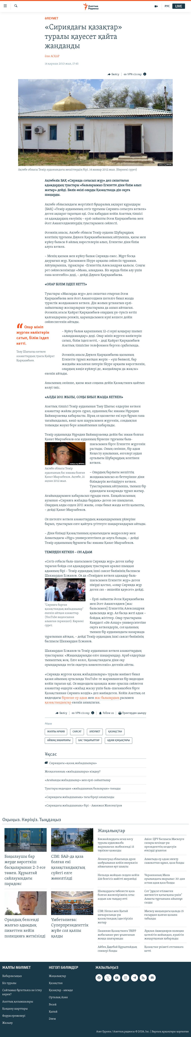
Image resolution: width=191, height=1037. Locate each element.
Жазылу (7, 1023)
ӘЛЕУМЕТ (51, 18)
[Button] (113, 74)
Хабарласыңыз (12, 976)
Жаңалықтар (57, 976)
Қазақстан (56, 983)
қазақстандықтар (58, 702)
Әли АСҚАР (52, 56)
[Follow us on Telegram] (134, 977)
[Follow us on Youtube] (116, 977)
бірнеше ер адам (74, 698)
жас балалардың (107, 698)
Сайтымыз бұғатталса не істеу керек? (22, 992)
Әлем (52, 1018)
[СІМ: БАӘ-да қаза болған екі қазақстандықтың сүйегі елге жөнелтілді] (72, 840)
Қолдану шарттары (15, 1008)
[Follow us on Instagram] (125, 977)
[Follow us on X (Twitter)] (107, 977)
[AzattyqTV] (156, 6)
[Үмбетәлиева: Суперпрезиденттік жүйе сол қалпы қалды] (72, 903)
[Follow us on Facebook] (99, 977)
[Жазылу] (152, 977)
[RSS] (143, 977)
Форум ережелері (13, 1015)
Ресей (53, 1004)
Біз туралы (9, 983)
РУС (167, 6)
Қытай (53, 1011)
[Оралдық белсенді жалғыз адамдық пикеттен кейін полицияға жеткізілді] (25, 903)
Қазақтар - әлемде (61, 990)
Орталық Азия (58, 997)
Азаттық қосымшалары (17, 1001)
